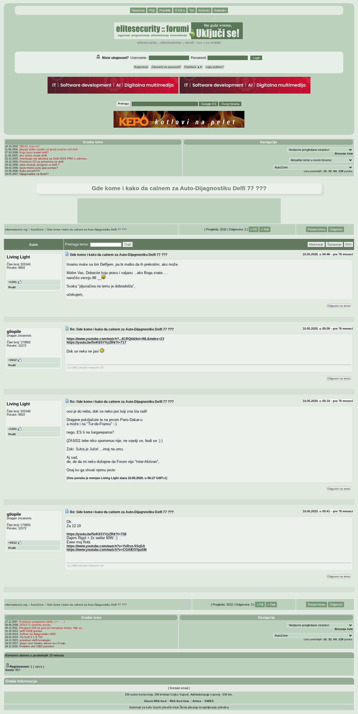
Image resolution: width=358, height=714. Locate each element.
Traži (127, 244)
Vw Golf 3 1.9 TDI (31, 637)
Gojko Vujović (179, 694)
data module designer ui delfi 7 (40, 164)
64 (335, 171)
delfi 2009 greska (31, 630)
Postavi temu (316, 229)
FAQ (152, 10)
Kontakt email (179, 688)
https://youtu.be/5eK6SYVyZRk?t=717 (96, 342)
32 (330, 171)
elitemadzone (171, 43)
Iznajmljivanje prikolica (214, 707)
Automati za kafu (140, 707)
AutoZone (37, 229)
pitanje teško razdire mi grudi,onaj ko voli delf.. (49, 149)
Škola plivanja (189, 707)
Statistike (220, 10)
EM (207, 701)
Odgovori (336, 229)
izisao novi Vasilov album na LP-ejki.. (43, 643)
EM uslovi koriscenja (139, 694)
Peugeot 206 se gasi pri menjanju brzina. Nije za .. (51, 627)
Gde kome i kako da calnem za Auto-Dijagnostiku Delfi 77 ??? (87, 229)
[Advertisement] (179, 210)
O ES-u (180, 10)
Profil (12, 287)
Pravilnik (165, 10)
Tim (191, 10)
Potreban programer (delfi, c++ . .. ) (42, 621)
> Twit (265, 229)
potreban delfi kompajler (35, 640)
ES (212, 701)
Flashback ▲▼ (193, 67)
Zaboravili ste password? (166, 67)
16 (325, 171)
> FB (253, 229)
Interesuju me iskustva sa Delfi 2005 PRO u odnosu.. (54, 158)
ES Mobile (213, 43)
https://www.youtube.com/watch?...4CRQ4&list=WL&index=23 (115, 339)
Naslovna (138, 10)
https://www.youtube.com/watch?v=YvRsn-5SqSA (106, 546)
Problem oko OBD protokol (36, 646)
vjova (38, 666)
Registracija (141, 67)
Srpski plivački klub (166, 707)
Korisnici (204, 10)
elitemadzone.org (16, 229)
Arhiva (196, 701)
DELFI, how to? (30, 146)
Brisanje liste (344, 153)
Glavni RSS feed (155, 701)
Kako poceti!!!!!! (30, 170)
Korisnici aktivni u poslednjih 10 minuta (34, 655)
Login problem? (214, 67)
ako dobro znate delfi (33, 155)
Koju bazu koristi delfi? (34, 152)
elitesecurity (147, 43)
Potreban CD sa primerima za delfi (41, 161)
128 (340, 171)
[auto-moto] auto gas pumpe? (39, 167)
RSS (199, 43)
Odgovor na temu (339, 305)
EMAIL (189, 43)
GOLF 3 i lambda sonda (35, 624)
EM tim (227, 694)
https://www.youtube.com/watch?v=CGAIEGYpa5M (107, 549)
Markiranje (316, 244)
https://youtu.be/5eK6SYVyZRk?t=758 (96, 534)
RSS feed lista (179, 701)
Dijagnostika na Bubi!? (34, 173)
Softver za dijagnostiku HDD (38, 634)
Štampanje (334, 244)
